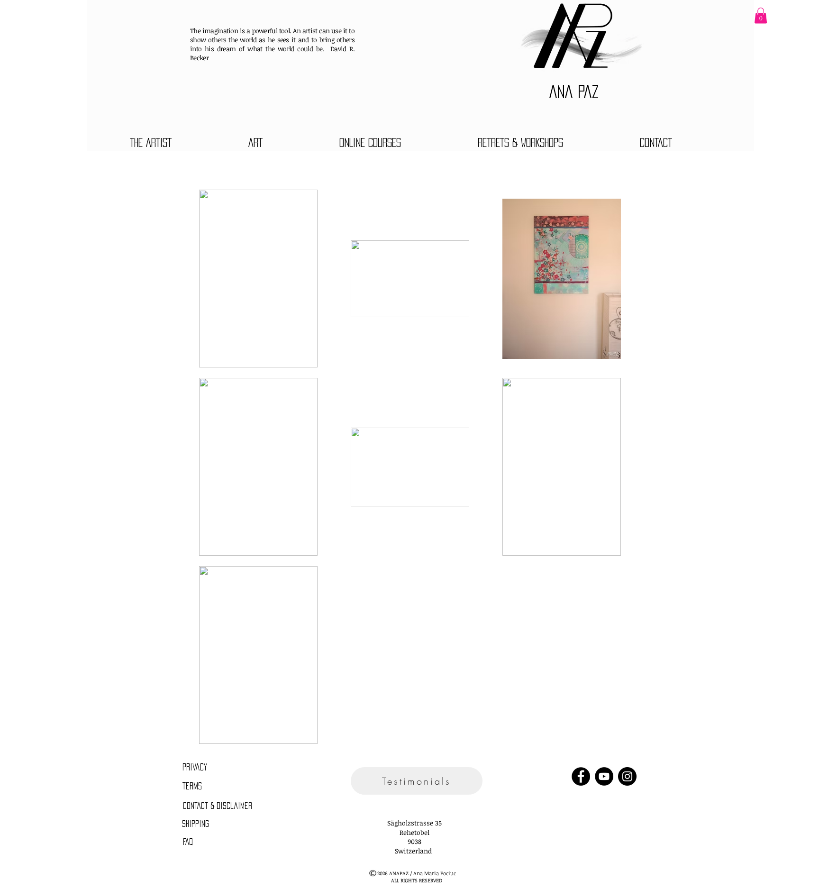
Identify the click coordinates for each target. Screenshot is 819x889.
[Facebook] (581, 776)
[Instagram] (627, 776)
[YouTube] (604, 776)
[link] (760, 15)
